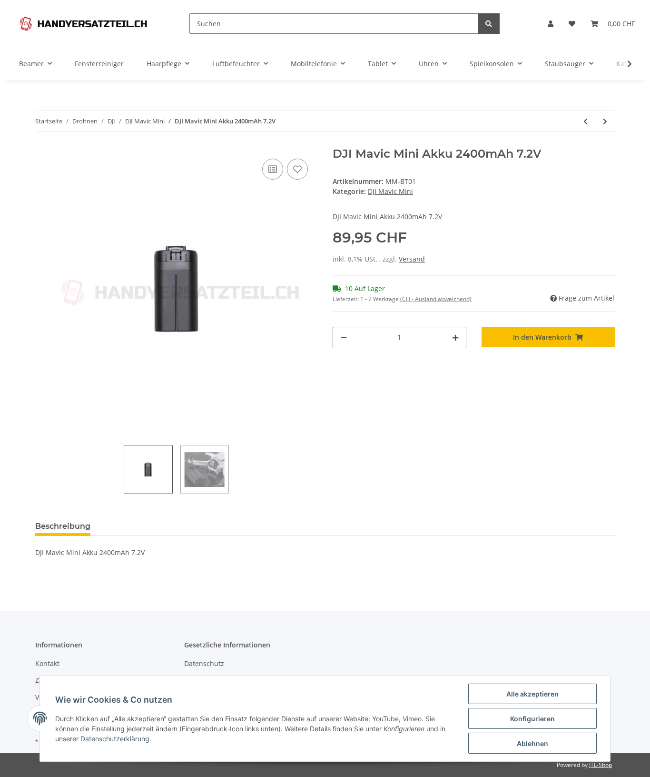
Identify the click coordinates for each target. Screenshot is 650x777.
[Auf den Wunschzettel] (297, 169)
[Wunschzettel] (572, 23)
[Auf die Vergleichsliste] (272, 169)
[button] (550, 23)
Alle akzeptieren (532, 694)
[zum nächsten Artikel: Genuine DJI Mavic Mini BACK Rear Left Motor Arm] (605, 121)
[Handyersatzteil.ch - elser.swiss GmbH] (83, 23)
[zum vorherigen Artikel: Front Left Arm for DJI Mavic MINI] (585, 121)
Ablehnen (532, 743)
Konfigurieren (532, 719)
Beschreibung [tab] (62, 526)
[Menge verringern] (343, 337)
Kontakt (47, 663)
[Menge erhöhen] (455, 337)
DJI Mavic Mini (390, 191)
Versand (412, 258)
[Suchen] (489, 23)
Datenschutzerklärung (114, 739)
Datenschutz (204, 663)
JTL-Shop (600, 765)
